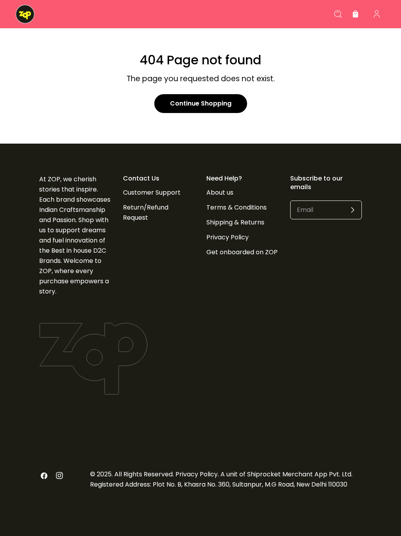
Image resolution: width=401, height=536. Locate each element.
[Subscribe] (352, 210)
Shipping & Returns (235, 222)
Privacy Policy (227, 237)
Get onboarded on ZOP (242, 252)
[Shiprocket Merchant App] (25, 14)
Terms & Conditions (236, 207)
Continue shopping (200, 103)
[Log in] (376, 14)
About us (219, 192)
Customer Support (152, 192)
